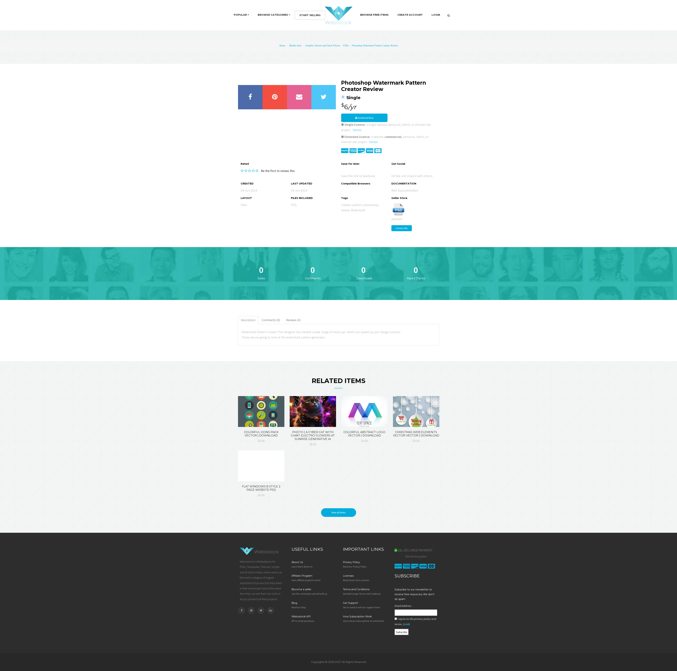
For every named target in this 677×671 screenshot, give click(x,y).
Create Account (410, 14)
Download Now (365, 117)
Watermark (358, 210)
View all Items (338, 512)
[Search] (448, 15)
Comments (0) (271, 320)
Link (406, 624)
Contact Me (402, 228)
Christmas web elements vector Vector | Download (416, 433)
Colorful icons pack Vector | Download (261, 433)
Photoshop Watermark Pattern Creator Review (375, 45)
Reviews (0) (293, 320)
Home (282, 45)
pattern (357, 205)
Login (436, 14)
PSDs (346, 45)
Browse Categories (273, 14)
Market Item (295, 45)
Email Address (403, 606)
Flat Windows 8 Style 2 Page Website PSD (261, 488)
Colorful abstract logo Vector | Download (364, 433)
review (345, 210)
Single (353, 97)
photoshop (371, 205)
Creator (346, 205)
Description (248, 320)
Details (357, 130)
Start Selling (310, 15)
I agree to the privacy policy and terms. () (415, 621)
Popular (241, 14)
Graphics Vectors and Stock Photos (322, 45)
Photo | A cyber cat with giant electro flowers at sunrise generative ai (313, 435)
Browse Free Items (374, 14)
